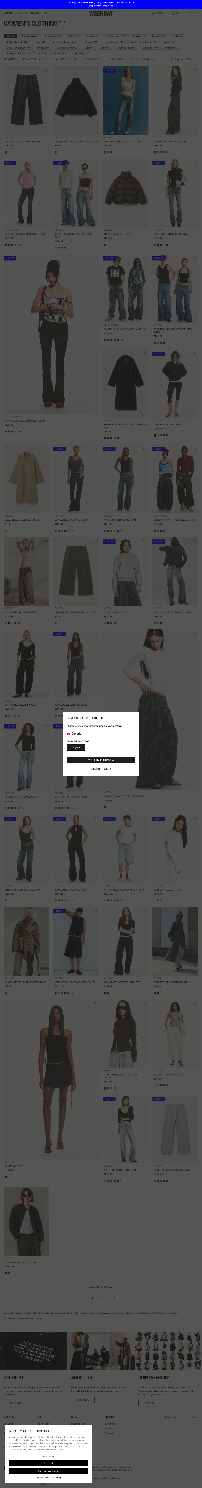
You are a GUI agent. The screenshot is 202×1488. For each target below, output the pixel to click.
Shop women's (95, 6)
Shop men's (108, 6)
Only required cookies (48, 1471)
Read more (48, 1456)
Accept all (48, 1463)
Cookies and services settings (49, 1477)
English (76, 747)
